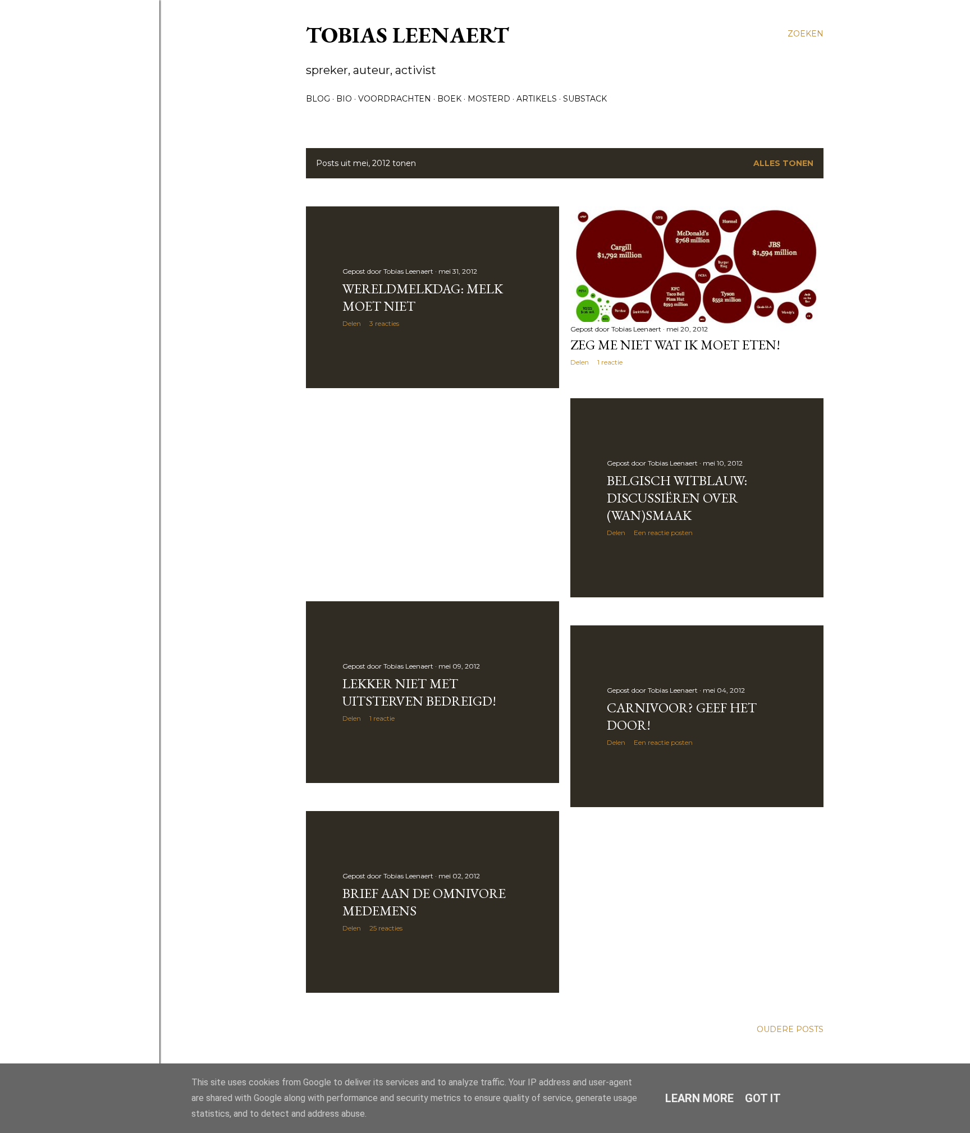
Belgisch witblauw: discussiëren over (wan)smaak (677, 498)
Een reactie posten (663, 532)
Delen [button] (351, 323)
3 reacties (384, 323)
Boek (449, 99)
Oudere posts (790, 1029)
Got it (763, 1098)
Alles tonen (783, 163)
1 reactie (610, 362)
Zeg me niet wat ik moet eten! (675, 344)
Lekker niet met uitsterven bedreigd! (419, 692)
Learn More (699, 1098)
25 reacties (385, 928)
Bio (344, 99)
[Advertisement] (432, 494)
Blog (318, 99)
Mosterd (489, 99)
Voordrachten (394, 99)
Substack (585, 99)
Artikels (536, 99)
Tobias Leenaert (407, 34)
